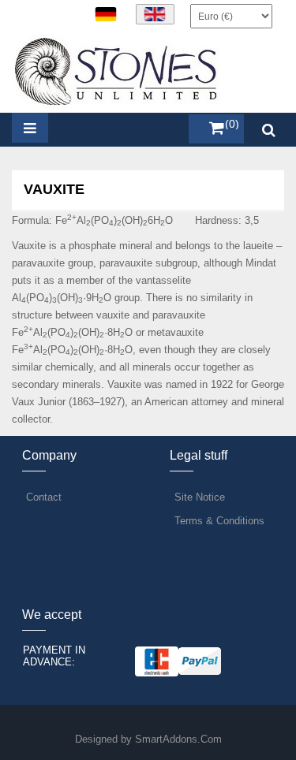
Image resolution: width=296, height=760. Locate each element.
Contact (44, 497)
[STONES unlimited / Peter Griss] (117, 70)
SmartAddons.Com (178, 739)
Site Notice (199, 497)
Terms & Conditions (219, 521)
